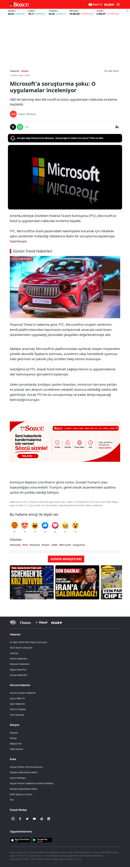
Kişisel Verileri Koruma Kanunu (26, 766)
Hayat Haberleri (18, 669)
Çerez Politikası (18, 777)
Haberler (15, 634)
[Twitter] (27, 819)
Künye (13, 738)
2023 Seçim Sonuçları (21, 647)
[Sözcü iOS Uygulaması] (20, 840)
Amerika (35, 544)
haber (46, 544)
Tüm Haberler (17, 714)
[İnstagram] (13, 819)
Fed (26, 544)
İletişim (14, 732)
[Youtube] (34, 819)
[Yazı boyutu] (117, 127)
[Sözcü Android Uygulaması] (41, 840)
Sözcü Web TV (17, 698)
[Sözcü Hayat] (41, 622)
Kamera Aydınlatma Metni (24, 788)
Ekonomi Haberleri (19, 664)
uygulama (79, 544)
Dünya (24, 70)
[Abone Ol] (111, 71)
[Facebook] (20, 819)
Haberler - (15, 70)
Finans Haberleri (18, 658)
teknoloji (16, 544)
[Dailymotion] (41, 819)
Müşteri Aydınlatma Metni (24, 772)
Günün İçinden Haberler (23, 692)
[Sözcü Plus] (56, 622)
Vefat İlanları (16, 749)
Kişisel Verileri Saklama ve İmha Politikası (32, 783)
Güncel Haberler (20, 685)
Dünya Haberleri (18, 674)
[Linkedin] (49, 819)
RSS (12, 799)
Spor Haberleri (17, 703)
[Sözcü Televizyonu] (13, 622)
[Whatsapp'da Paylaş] (20, 127)
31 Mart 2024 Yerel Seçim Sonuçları (28, 642)
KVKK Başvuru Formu (21, 794)
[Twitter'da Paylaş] (13, 127)
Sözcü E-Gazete (18, 709)
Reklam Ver (16, 743)
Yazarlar (14, 653)
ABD (55, 544)
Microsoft (66, 544)
